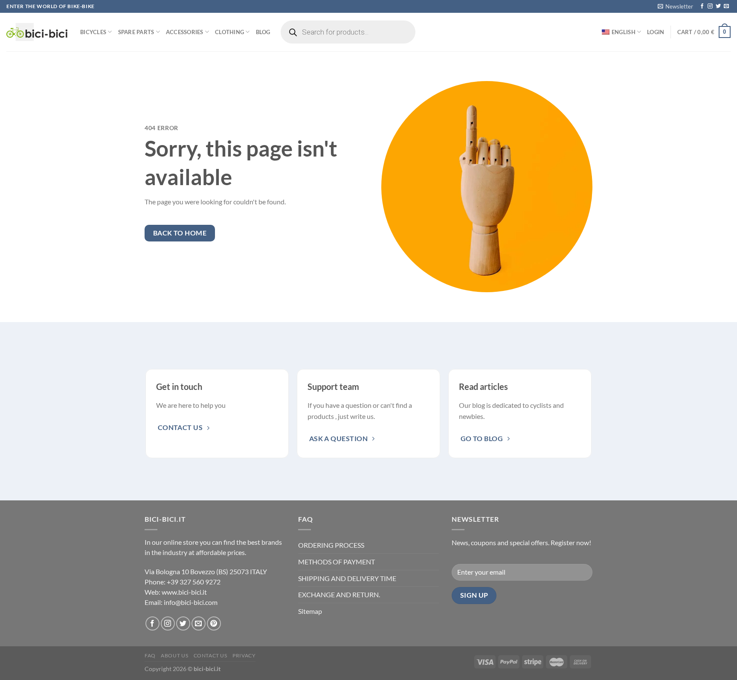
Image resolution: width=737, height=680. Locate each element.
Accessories (184, 32)
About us (174, 655)
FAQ (150, 655)
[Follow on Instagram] (710, 6)
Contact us (210, 655)
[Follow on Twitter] (718, 6)
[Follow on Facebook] (702, 6)
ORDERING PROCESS (331, 545)
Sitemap (310, 611)
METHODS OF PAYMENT (336, 562)
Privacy (243, 655)
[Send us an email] (726, 6)
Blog (263, 32)
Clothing (229, 32)
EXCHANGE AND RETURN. (339, 594)
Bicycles (93, 32)
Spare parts (136, 32)
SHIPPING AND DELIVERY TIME (347, 578)
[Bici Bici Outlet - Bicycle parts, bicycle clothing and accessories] (36, 32)
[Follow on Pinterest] (214, 623)
